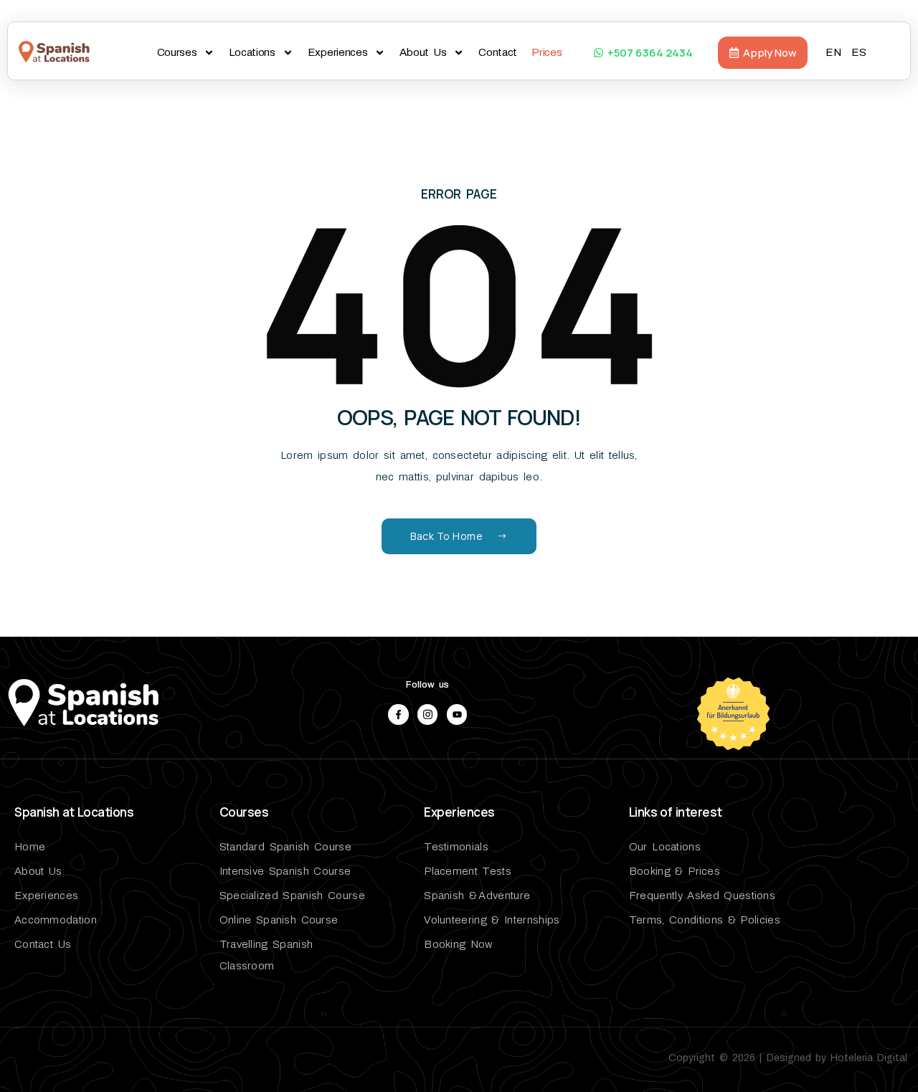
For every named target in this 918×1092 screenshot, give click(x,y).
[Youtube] (457, 714)
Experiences (338, 52)
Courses (177, 52)
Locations (252, 52)
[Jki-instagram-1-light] (427, 714)
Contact (497, 52)
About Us (422, 52)
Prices (546, 52)
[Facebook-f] (398, 714)
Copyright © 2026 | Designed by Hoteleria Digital (787, 1058)
